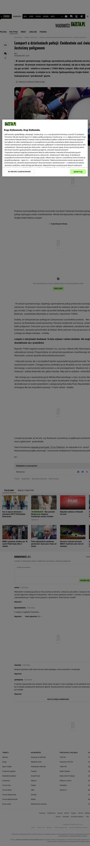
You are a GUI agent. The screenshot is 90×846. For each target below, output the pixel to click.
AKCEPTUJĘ (78, 172)
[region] (45, 147)
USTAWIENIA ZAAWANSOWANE (19, 171)
